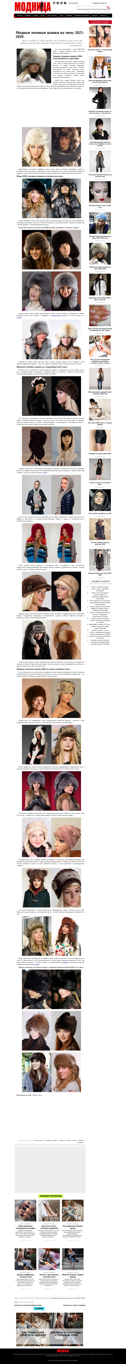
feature (35, 1095)
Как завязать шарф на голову (100, 513)
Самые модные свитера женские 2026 (100, 543)
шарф (45, 472)
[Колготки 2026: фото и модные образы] (100, 410)
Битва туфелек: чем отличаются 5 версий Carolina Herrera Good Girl (100, 603)
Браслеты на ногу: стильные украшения (49, 1227)
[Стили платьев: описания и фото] (100, 470)
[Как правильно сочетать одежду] (73, 1221)
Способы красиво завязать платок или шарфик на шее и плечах (100, 143)
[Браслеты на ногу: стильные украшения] (49, 1221)
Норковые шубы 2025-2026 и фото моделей (100, 298)
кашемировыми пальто (58, 315)
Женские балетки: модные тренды (73, 1275)
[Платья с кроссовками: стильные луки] (49, 1269)
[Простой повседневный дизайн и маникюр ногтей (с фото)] (100, 316)
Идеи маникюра (26, 1224)
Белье (43, 15)
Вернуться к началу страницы (74, 1305)
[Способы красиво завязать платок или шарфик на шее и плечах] (100, 129)
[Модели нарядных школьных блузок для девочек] (100, 68)
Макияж (69, 15)
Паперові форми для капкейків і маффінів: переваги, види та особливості (100, 608)
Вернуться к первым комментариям (28, 1305)
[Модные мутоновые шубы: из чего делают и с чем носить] (100, 98)
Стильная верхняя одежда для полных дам (100, 175)
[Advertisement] (50, 24)
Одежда (28, 15)
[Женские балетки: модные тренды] (73, 1269)
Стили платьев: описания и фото (100, 483)
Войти (17, 1302)
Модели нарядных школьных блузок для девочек (100, 81)
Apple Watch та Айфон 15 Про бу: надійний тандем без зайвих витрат (100, 626)
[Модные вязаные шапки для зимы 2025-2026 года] (100, 223)
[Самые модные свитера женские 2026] (100, 529)
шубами (19, 317)
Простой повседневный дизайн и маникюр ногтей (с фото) (100, 329)
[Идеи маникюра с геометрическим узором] (25, 1221)
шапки (40, 1095)
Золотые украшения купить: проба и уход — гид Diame (100, 588)
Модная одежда (73, 1224)
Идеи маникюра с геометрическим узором (25, 1227)
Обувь (35, 15)
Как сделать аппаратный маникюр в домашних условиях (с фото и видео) (100, 361)
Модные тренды (65, 1140)
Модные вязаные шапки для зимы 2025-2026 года (100, 237)
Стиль (61, 15)
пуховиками (65, 962)
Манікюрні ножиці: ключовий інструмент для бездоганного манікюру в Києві (100, 642)
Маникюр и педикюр (82, 15)
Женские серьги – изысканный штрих (100, 50)
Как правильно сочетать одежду (73, 1227)
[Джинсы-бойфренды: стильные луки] (25, 1269)
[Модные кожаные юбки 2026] (100, 441)
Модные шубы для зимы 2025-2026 (100, 574)
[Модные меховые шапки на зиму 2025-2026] (100, 254)
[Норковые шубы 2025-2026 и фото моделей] (100, 285)
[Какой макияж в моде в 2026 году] (100, 193)
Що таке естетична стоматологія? (100, 636)
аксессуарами (34, 964)
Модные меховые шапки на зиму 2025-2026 (100, 268)
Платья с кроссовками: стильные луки (49, 1275)
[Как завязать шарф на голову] (100, 500)
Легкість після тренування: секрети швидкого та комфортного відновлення (100, 595)
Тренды (19, 15)
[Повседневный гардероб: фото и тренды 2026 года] (100, 379)
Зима (75, 1140)
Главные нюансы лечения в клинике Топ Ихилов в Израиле (100, 619)
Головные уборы (51, 1140)
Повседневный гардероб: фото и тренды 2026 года (100, 393)
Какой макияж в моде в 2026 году (100, 206)
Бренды (94, 15)
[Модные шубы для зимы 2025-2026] (100, 560)
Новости (103, 15)
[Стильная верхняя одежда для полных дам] (100, 162)
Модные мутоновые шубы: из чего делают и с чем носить (100, 112)
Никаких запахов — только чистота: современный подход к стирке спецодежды (100, 632)
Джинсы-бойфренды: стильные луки (25, 1275)
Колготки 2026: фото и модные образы (100, 423)
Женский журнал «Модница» (59, 1360)
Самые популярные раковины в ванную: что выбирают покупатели (100, 614)
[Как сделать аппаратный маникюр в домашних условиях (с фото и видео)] (100, 346)
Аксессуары (52, 15)
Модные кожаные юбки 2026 (100, 453)
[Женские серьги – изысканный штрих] (100, 34)
